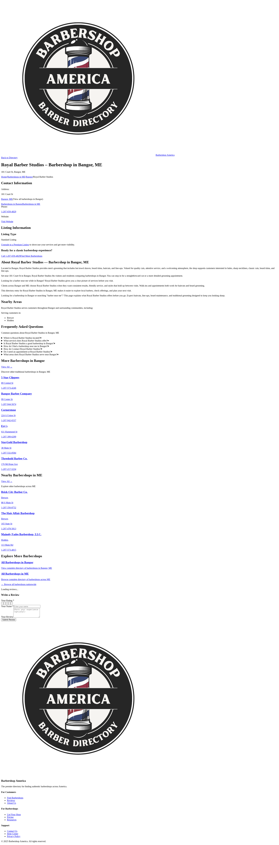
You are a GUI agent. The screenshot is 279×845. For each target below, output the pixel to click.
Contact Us (12, 831)
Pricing (10, 817)
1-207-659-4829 (8, 211)
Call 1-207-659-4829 (10, 256)
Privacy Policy (13, 836)
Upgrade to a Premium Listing (15, 244)
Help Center (12, 833)
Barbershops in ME (16, 177)
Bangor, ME (6, 199)
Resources (11, 820)
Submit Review (8, 620)
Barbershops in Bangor (11, 204)
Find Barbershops (15, 798)
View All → (6, 367)
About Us (11, 803)
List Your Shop (14, 814)
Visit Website (7, 221)
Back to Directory (9, 157)
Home (4, 177)
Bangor (29, 177)
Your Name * (7, 606)
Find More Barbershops (31, 256)
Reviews (11, 800)
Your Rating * (7, 600)
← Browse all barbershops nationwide (18, 584)
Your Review (7, 617)
